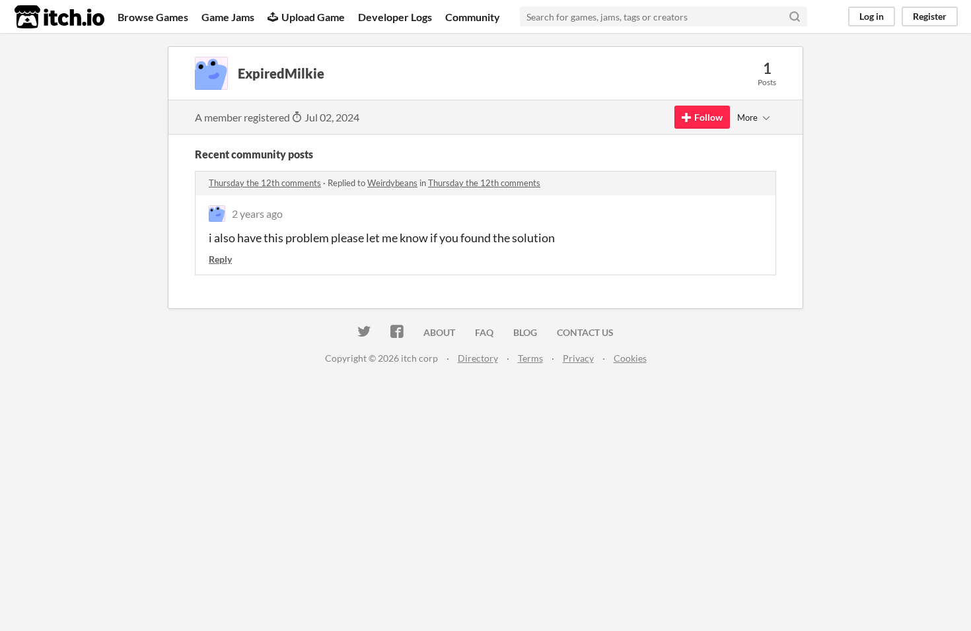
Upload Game (313, 17)
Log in (871, 16)
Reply (220, 259)
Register (930, 16)
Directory (478, 358)
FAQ (484, 332)
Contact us (585, 332)
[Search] (794, 16)
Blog (525, 332)
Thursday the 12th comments (265, 183)
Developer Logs (395, 17)
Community (472, 17)
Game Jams (227, 17)
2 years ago (257, 213)
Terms (530, 358)
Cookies (630, 358)
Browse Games (153, 17)
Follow (708, 117)
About (439, 332)
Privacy (578, 358)
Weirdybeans (392, 183)
